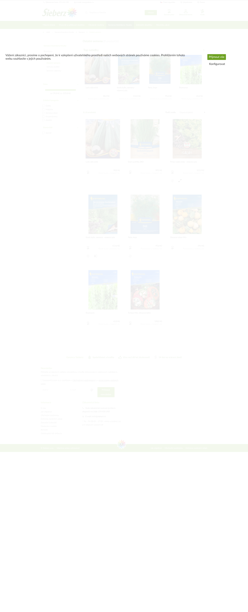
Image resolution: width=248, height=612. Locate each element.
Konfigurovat (217, 64)
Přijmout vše (216, 57)
